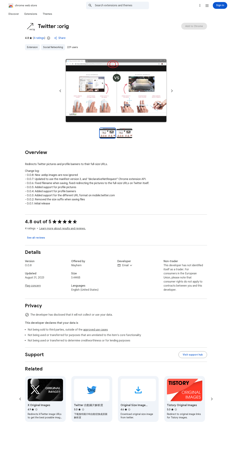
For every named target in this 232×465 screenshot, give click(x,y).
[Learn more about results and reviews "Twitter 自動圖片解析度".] (83, 409)
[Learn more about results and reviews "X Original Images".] (36, 409)
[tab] (14, 14)
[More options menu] (200, 5)
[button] (207, 5)
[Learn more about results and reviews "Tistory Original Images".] (176, 409)
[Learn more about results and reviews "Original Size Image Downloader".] (129, 409)
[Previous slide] (60, 90)
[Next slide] (171, 90)
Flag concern (33, 285)
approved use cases (95, 329)
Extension (32, 47)
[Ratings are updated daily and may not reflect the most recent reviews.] (48, 38)
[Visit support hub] (193, 355)
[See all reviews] (36, 238)
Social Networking (53, 47)
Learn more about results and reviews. (62, 228)
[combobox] (122, 5)
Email (125, 265)
